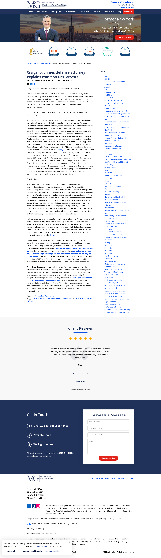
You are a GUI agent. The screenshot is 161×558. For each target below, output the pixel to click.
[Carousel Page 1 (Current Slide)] (73, 374)
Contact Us (128, 12)
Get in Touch (37, 414)
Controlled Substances (44, 296)
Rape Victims (109, 229)
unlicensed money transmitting (117, 309)
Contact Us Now (124, 37)
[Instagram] (38, 506)
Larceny (107, 183)
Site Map (120, 478)
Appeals (107, 84)
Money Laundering (111, 191)
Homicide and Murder (113, 175)
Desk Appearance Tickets (114, 132)
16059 (106, 76)
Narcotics (108, 194)
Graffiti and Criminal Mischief (116, 162)
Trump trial (109, 258)
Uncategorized (110, 261)
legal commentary (111, 301)
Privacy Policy (110, 478)
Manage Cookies (70, 524)
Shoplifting (108, 248)
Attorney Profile (56, 12)
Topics (104, 71)
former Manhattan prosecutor (116, 299)
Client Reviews (109, 12)
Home (31, 12)
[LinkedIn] (29, 506)
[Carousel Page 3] (82, 374)
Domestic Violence (111, 135)
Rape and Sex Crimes (112, 232)
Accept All (11, 551)
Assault (107, 87)
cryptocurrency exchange (114, 291)
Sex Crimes (108, 245)
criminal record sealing (113, 288)
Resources (96, 12)
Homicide (108, 173)
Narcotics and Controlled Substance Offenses (53, 298)
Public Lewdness (111, 226)
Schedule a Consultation (122, 2)
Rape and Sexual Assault (114, 234)
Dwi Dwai (108, 143)
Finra (106, 151)
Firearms (108, 154)
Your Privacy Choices (40, 524)
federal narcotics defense (114, 293)
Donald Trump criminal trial (115, 138)
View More (80, 381)
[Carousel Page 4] (87, 374)
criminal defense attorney (114, 285)
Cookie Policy (56, 524)
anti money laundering (113, 280)
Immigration (109, 178)
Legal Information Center (41, 63)
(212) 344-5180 (126, 4)
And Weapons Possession (114, 81)
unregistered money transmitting (118, 312)
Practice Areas (71, 12)
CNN (106, 90)
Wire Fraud (108, 277)
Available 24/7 (127, 7)
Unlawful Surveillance (113, 269)
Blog (119, 12)
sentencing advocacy (112, 307)
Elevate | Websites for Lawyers (118, 552)
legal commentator (112, 304)
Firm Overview (42, 12)
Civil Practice (109, 92)
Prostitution (109, 221)
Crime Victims (110, 108)
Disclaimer (99, 478)
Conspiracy (108, 98)
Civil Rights (108, 95)
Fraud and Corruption (113, 157)
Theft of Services (111, 256)
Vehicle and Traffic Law (113, 272)
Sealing (107, 242)
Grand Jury (108, 165)
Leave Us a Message (108, 415)
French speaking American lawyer (117, 159)
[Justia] (34, 506)
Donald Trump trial (112, 141)
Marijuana (108, 189)
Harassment (109, 170)
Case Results (84, 12)
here (52, 235)
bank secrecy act (111, 283)
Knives (107, 181)
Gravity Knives (110, 167)
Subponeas (108, 250)
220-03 (107, 79)
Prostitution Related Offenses (116, 224)
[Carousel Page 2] (78, 374)
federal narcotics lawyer (114, 296)
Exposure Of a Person (113, 146)
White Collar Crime (112, 275)
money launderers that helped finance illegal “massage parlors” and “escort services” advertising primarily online (59, 253)
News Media (109, 208)
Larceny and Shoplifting (114, 186)
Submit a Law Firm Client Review (80, 390)
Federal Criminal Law (112, 149)
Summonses (109, 253)
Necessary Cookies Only (32, 551)
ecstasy (60, 150)
